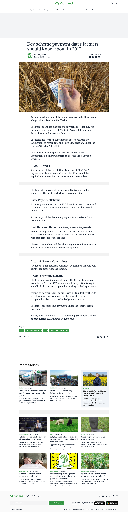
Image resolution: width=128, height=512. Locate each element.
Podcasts (95, 10)
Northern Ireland (78, 10)
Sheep (52, 10)
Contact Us (67, 509)
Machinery (66, 10)
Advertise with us (101, 509)
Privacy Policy (90, 509)
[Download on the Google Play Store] (112, 503)
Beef (40, 10)
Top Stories (34, 10)
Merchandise (112, 509)
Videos (88, 10)
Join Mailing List (56, 503)
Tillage (58, 10)
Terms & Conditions (78, 509)
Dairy (46, 10)
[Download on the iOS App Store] (99, 503)
